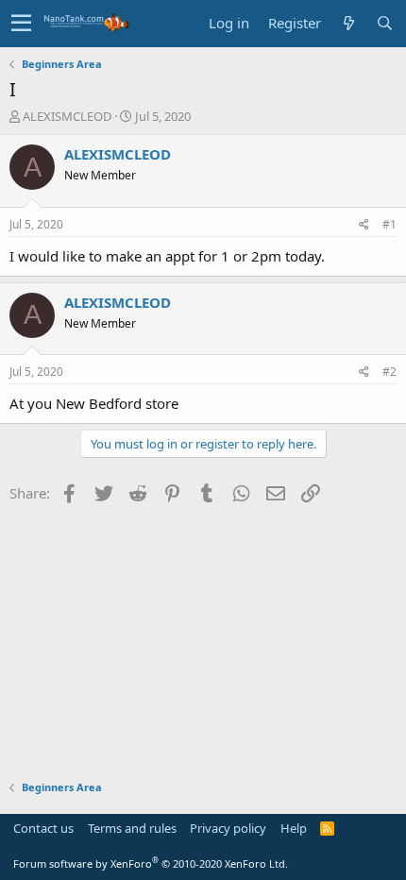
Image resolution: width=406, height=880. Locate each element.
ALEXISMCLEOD (67, 116)
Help (293, 828)
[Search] (384, 23)
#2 (389, 372)
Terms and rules (132, 828)
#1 (389, 224)
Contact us (43, 828)
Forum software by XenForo (150, 863)
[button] (21, 23)
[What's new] (348, 23)
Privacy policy (228, 828)
